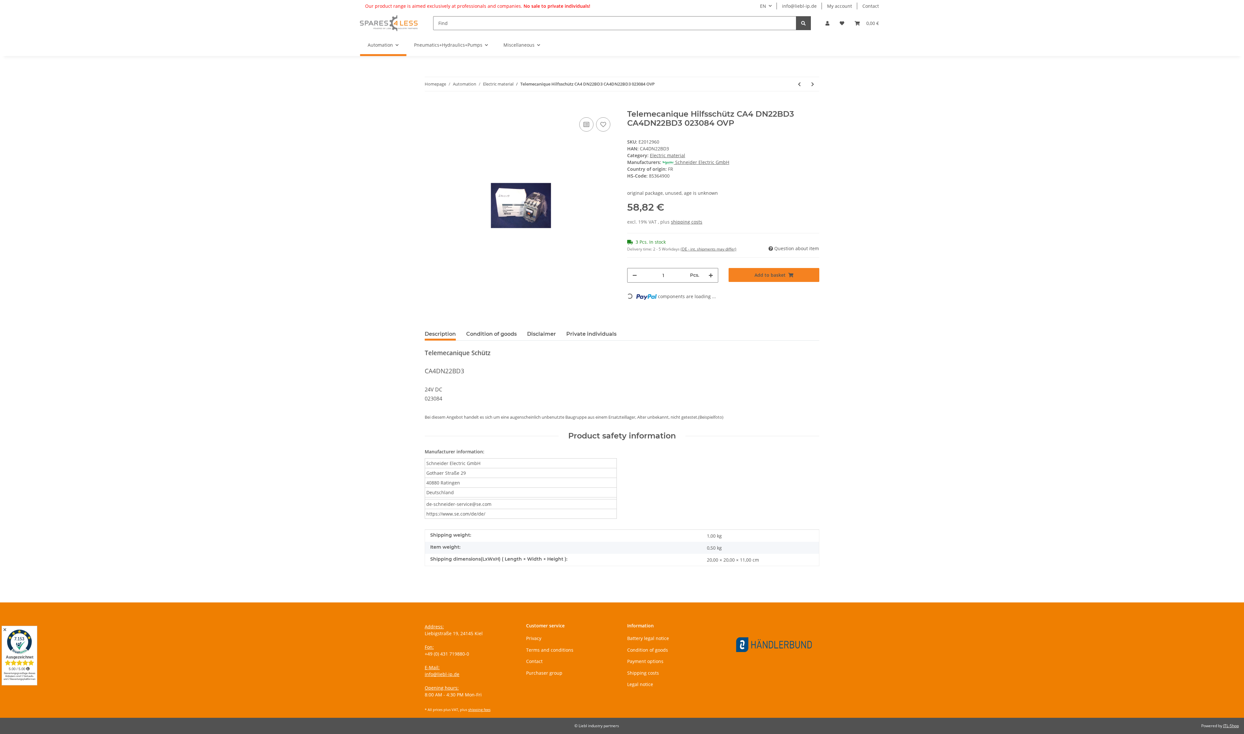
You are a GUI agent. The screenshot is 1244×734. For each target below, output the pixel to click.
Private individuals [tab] (591, 334)
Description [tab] (440, 334)
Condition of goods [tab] (491, 334)
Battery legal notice (648, 638)
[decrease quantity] (635, 275)
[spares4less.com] (389, 23)
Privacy (533, 638)
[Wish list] (842, 23)
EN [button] (763, 6)
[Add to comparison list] (586, 124)
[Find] (803, 23)
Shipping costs (643, 673)
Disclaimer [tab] (541, 334)
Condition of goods (647, 650)
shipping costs (686, 222)
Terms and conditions (549, 650)
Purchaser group (544, 673)
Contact (870, 6)
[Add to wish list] (603, 124)
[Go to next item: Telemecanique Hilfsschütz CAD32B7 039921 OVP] (812, 84)
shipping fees (479, 709)
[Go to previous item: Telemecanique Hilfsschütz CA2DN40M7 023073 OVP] (799, 84)
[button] (827, 23)
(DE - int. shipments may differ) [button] (708, 249)
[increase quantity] (711, 275)
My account (839, 6)
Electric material (667, 155)
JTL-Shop (1231, 725)
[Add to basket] (430, 106)
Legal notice (640, 684)
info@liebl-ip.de (799, 6)
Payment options (645, 661)
